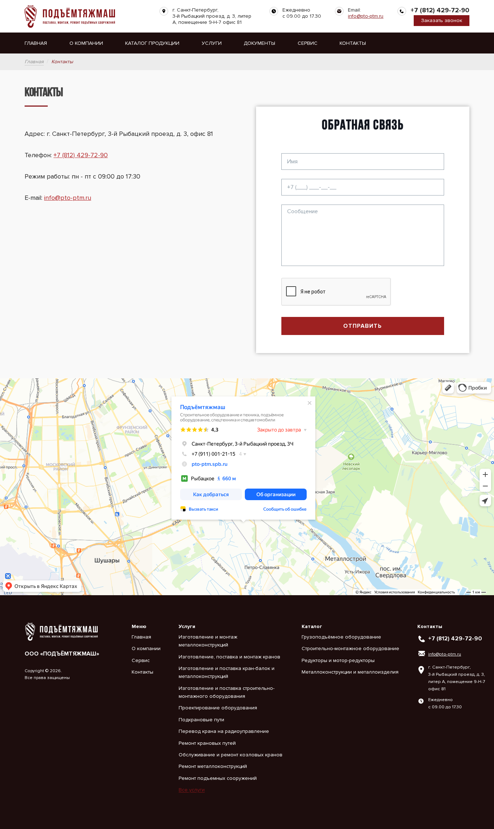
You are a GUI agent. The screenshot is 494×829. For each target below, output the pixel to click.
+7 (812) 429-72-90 (439, 10)
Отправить (362, 326)
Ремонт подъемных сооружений (218, 778)
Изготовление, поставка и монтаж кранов (229, 657)
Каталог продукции (152, 43)
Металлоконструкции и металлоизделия (350, 672)
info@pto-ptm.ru (365, 16)
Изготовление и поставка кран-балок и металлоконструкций (226, 672)
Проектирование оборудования (218, 708)
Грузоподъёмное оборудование (341, 637)
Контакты (353, 43)
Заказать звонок (441, 20)
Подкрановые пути (201, 720)
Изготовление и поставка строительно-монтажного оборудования (226, 692)
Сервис (308, 43)
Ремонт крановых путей (207, 743)
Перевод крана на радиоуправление (224, 731)
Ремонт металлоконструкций (213, 766)
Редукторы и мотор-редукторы (338, 660)
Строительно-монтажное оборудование (350, 648)
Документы (259, 43)
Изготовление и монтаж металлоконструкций (208, 641)
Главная (36, 43)
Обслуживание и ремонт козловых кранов (230, 755)
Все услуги (192, 790)
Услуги (212, 43)
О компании (86, 43)
